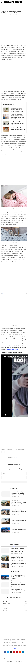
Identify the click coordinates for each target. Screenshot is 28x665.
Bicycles (15, 608)
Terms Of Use (17, 661)
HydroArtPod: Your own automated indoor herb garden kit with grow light (17, 109)
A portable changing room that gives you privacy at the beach (18, 511)
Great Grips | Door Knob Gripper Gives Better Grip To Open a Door (18, 129)
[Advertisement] (14, 76)
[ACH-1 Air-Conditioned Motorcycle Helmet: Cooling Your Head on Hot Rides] (5, 503)
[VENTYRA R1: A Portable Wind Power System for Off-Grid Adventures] (5, 521)
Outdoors (15, 601)
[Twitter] (8, 652)
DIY (3, 451)
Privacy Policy (9, 661)
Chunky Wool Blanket (19, 449)
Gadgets (15, 605)
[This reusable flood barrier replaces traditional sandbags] (5, 584)
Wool (12, 451)
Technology (15, 610)
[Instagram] (11, 652)
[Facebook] (5, 652)
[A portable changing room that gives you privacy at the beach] (5, 512)
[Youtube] (14, 652)
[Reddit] (20, 652)
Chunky (10, 449)
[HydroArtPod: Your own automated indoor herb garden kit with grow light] (6, 109)
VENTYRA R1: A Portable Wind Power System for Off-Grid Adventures (18, 520)
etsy (7, 451)
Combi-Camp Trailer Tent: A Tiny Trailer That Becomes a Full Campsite (18, 529)
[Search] (26, 2)
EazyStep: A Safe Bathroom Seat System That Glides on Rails (17, 123)
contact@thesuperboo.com (16, 648)
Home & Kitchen (15, 603)
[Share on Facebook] (18, 457)
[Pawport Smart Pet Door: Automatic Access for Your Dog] (5, 591)
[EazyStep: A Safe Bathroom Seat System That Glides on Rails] (6, 123)
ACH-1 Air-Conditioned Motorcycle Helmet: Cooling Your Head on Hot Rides (18, 502)
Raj (7, 14)
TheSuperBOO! (20, 658)
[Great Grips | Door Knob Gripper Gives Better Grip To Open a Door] (6, 129)
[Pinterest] (17, 652)
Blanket (4, 449)
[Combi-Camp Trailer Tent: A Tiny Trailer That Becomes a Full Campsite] (5, 530)
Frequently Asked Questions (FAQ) (14, 663)
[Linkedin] (23, 652)
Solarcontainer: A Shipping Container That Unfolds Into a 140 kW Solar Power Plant (18, 493)
